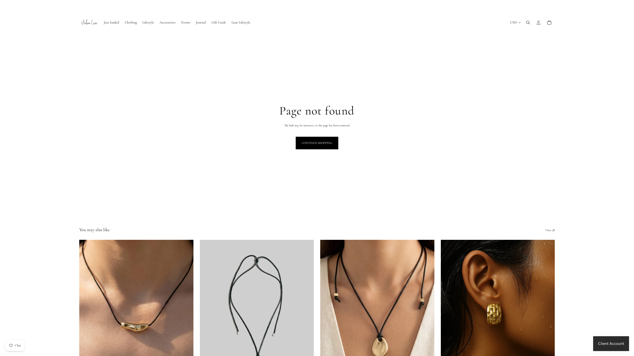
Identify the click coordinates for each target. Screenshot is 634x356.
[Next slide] (306, 311)
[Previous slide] (207, 311)
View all (550, 230)
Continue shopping (317, 143)
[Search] (528, 22)
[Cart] (549, 22)
